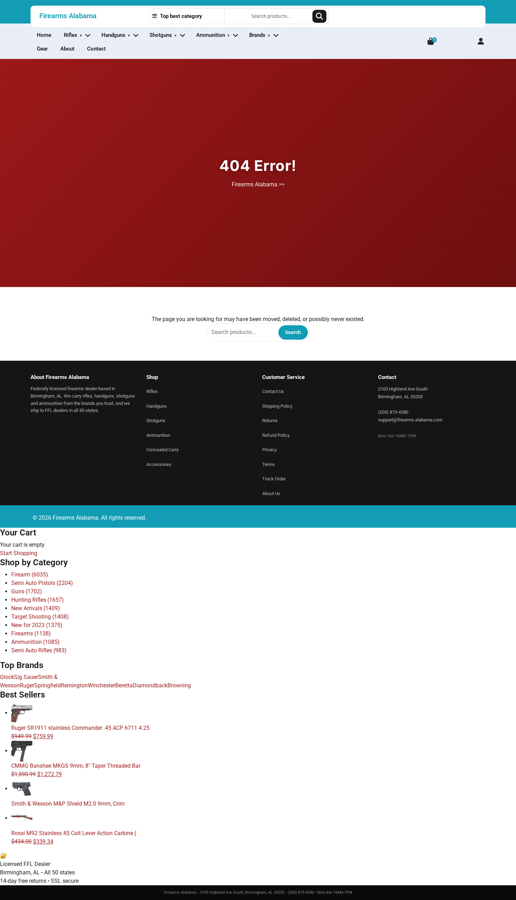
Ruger (27, 685)
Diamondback (150, 685)
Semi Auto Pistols (42, 583)
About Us (271, 493)
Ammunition (210, 35)
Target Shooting (40, 616)
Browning (179, 685)
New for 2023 (36, 625)
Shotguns (161, 35)
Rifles (70, 35)
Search (319, 16)
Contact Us (273, 391)
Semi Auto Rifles (39, 650)
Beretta (124, 685)
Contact (96, 49)
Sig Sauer (26, 677)
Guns (26, 591)
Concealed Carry (162, 449)
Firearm (29, 574)
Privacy (269, 449)
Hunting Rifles (37, 599)
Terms (268, 464)
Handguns (113, 35)
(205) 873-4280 (393, 412)
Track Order (274, 478)
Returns (270, 420)
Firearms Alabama (68, 16)
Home (44, 35)
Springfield (47, 685)
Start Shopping (18, 553)
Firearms (31, 633)
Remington (74, 685)
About (67, 49)
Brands (257, 35)
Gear (42, 49)
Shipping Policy (277, 406)
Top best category (180, 16)
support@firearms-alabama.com (410, 419)
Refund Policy (276, 435)
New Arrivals (35, 608)
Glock (7, 677)
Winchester (101, 685)
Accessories (158, 464)
